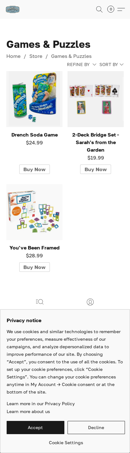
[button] (13, 9)
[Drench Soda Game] (34, 99)
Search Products (40, 311)
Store (35, 56)
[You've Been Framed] (34, 212)
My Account (90, 311)
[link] (66, 440)
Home (13, 56)
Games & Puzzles (71, 56)
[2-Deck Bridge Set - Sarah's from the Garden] (96, 99)
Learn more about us (28, 411)
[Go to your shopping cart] (112, 9)
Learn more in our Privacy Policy (41, 403)
